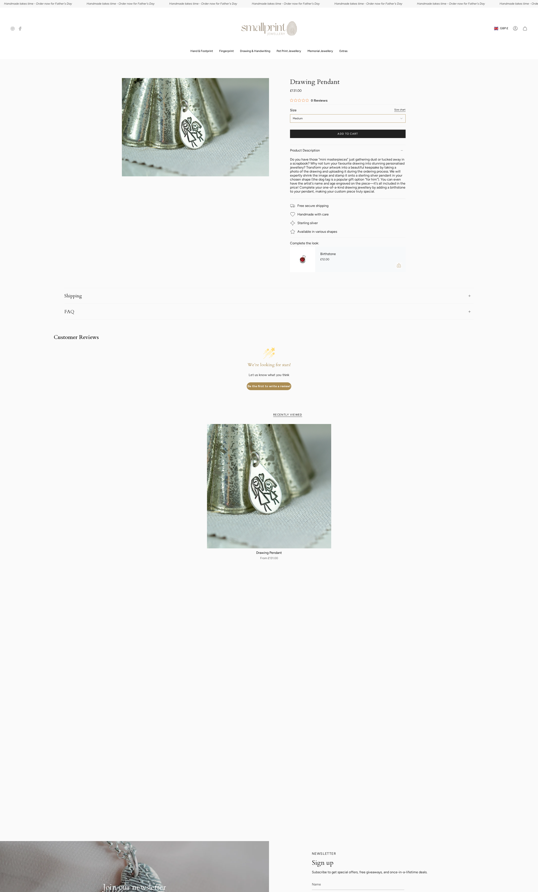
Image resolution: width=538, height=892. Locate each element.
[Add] (399, 265)
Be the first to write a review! (269, 386)
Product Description (305, 150)
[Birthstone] (302, 259)
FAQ (69, 311)
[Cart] (525, 28)
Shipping (73, 296)
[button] (226, 51)
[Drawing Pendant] (269, 486)
